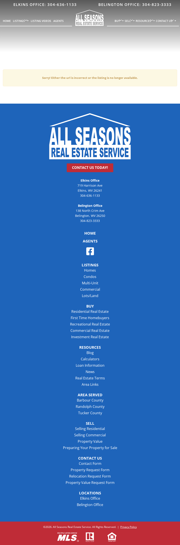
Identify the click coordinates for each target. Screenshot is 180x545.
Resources (143, 21)
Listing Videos (41, 21)
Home (7, 21)
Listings (19, 21)
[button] (90, 395)
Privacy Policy (128, 527)
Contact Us (164, 21)
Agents (58, 21)
